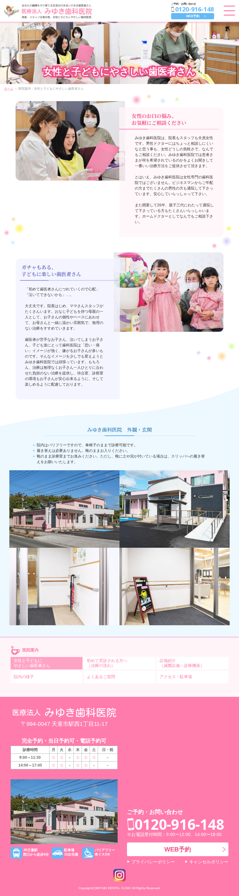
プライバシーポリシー (153, 861)
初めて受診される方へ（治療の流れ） (107, 663)
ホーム (8, 88)
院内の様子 (24, 676)
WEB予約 (192, 16)
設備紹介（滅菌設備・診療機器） (182, 663)
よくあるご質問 (101, 676)
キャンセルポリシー (208, 861)
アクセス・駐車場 (176, 676)
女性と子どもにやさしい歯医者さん (32, 663)
